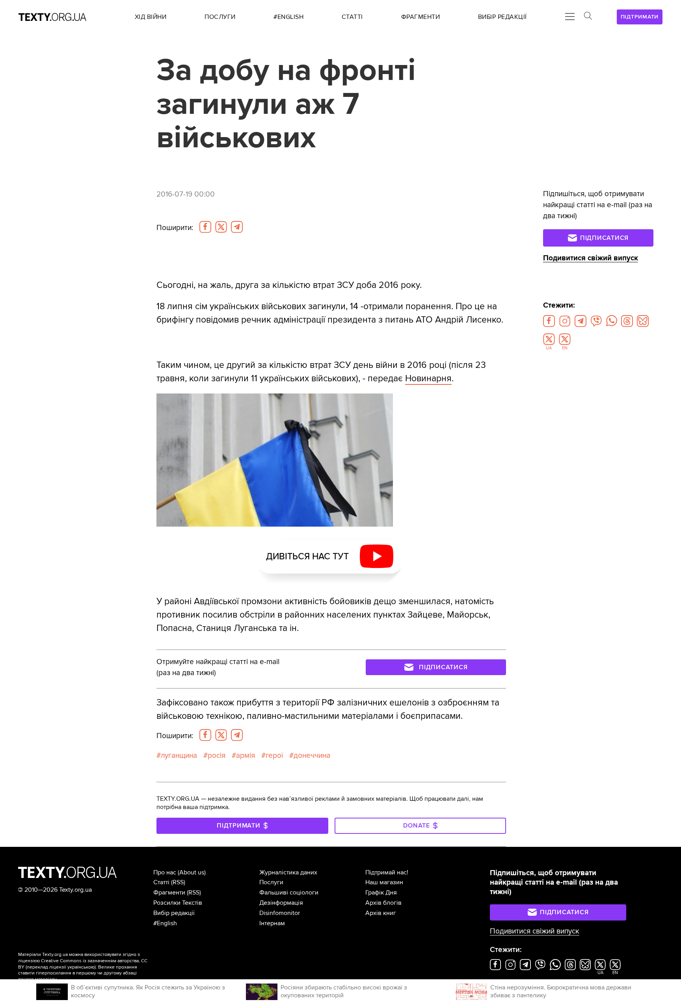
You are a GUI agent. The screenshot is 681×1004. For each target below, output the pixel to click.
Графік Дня (381, 892)
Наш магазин (384, 882)
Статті (161, 882)
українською (81, 967)
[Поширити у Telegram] (237, 227)
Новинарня (428, 378)
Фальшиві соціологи (288, 892)
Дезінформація (281, 903)
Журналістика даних (288, 872)
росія (216, 755)
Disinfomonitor (279, 913)
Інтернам (272, 923)
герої (274, 755)
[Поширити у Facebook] (205, 227)
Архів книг (380, 913)
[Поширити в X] (221, 227)
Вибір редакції (174, 913)
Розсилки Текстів (177, 903)
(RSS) (178, 882)
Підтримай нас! (386, 872)
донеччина (312, 755)
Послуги (271, 882)
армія (245, 755)
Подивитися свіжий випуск (590, 258)
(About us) (192, 872)
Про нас (164, 872)
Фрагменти (169, 892)
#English (165, 923)
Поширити (174, 227)
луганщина (179, 755)
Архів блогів (383, 903)
